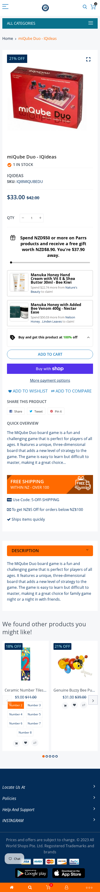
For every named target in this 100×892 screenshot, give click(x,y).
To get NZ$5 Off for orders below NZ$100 (47, 509)
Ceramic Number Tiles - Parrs (30, 690)
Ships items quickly (28, 519)
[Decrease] (23, 218)
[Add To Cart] (16, 743)
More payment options (50, 380)
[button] (43, 756)
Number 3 (34, 705)
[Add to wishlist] (25, 742)
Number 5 (34, 714)
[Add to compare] (34, 742)
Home (7, 38)
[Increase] (40, 218)
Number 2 (15, 705)
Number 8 (25, 732)
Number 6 (15, 723)
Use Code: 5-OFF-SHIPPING (36, 499)
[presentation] (7, 700)
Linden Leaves (52, 321)
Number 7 (34, 723)
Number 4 (15, 714)
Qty (10, 217)
